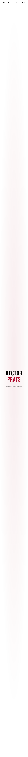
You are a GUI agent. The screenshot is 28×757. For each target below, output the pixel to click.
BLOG (16, 2)
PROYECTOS (22, 2)
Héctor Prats (6, 2)
